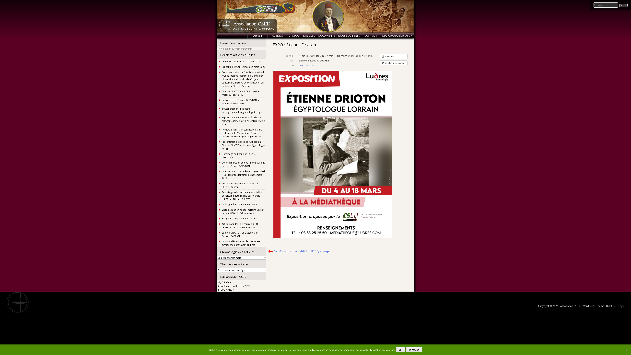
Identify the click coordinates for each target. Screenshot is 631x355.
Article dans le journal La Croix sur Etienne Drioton (240, 185)
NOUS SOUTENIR (349, 35)
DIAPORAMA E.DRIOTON (397, 35)
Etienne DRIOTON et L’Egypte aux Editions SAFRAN (240, 234)
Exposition (308, 65)
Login (621, 306)
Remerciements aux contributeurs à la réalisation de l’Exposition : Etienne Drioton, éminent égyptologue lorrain (242, 133)
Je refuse (414, 349)
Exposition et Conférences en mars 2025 (243, 66)
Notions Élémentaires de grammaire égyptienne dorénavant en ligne (241, 243)
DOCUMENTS (326, 35)
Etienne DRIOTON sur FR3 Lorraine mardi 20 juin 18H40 (240, 93)
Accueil (257, 35)
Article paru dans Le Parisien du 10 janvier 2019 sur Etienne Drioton (240, 225)
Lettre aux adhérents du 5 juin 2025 (241, 61)
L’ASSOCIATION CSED (302, 35)
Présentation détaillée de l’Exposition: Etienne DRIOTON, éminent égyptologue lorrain (243, 145)
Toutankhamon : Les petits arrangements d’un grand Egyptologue (242, 110)
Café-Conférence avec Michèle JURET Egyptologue (302, 251)
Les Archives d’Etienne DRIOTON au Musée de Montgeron (241, 101)
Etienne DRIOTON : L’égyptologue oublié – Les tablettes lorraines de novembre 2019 (243, 175)
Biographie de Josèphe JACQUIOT (239, 218)
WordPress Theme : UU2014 (599, 306)
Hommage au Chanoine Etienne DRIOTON (239, 155)
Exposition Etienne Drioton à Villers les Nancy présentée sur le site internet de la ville (243, 121)
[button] (393, 63)
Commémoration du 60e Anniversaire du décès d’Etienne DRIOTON (243, 164)
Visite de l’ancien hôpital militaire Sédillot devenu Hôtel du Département (243, 211)
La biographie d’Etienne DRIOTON (240, 204)
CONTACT (371, 35)
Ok (400, 349)
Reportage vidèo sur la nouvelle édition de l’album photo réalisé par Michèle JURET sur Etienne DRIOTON (242, 196)
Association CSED (251, 23)
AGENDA (277, 35)
